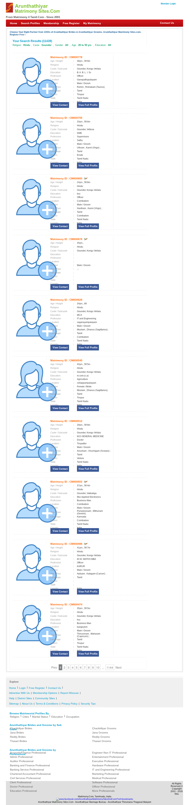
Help (11, 698)
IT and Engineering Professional (111, 769)
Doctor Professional (21, 786)
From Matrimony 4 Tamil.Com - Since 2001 (33, 17)
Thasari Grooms (101, 741)
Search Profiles (30, 23)
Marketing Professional (105, 773)
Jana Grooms (100, 732)
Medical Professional (104, 778)
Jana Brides (17, 732)
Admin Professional (21, 756)
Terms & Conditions (47, 703)
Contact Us (167, 22)
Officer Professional (103, 786)
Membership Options (45, 692)
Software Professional (105, 782)
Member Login (168, 3)
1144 (109, 667)
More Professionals (103, 790)
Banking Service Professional (27, 769)
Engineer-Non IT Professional (109, 752)
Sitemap (14, 703)
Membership (51, 23)
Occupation (72, 716)
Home (13, 23)
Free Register (71, 23)
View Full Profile (87, 105)
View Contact (60, 105)
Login (22, 687)
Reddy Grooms (101, 736)
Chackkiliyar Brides (21, 728)
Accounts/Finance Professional (28, 752)
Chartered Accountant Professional (30, 773)
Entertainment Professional (108, 756)
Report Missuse (69, 692)
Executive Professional (105, 761)
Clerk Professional (20, 782)
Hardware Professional (105, 765)
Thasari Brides (18, 741)
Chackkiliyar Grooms (104, 728)
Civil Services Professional (25, 778)
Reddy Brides (18, 736)
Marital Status (40, 716)
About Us (27, 703)
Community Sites (45, 698)
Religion (14, 716)
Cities (26, 716)
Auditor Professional (21, 761)
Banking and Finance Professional (30, 765)
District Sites (25, 698)
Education (57, 716)
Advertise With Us (19, 692)
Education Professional (23, 790)
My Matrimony (92, 23)
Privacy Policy (69, 703)
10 (97, 667)
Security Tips (88, 703)
